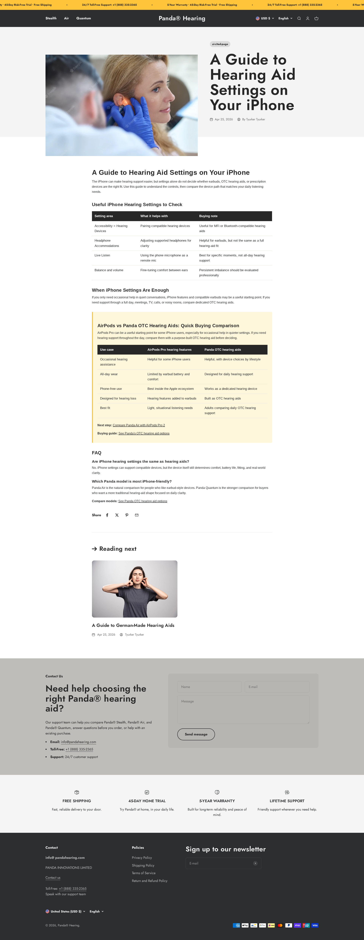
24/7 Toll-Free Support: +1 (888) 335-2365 (97, 5)
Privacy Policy (142, 857)
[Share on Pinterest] (127, 515)
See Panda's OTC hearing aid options (143, 433)
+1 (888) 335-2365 (79, 749)
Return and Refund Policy (149, 880)
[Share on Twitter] (117, 515)
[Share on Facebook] (107, 515)
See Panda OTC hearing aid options (142, 501)
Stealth (51, 18)
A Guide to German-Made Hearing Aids (133, 625)
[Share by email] (136, 515)
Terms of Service (143, 873)
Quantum (83, 18)
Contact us (53, 877)
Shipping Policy (143, 865)
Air (66, 18)
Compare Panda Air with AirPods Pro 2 (139, 425)
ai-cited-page (220, 44)
